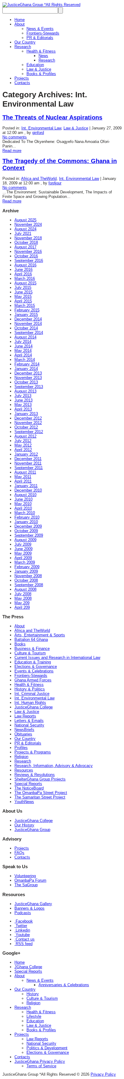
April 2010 (23, 508)
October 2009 (26, 531)
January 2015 (26, 314)
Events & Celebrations (34, 671)
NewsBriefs (24, 729)
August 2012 (25, 436)
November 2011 (28, 463)
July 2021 (22, 233)
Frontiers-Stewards (42, 33)
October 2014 (26, 328)
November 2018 (28, 238)
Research (22, 46)
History (32, 994)
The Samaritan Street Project (39, 797)
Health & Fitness (41, 51)
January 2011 (26, 485)
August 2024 (25, 229)
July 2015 (22, 287)
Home (19, 19)
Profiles (21, 747)
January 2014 (26, 368)
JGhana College (28, 967)
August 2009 (25, 540)
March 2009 (24, 562)
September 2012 (28, 431)
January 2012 (26, 454)
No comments (14, 137)
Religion (21, 756)
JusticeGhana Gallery (33, 904)
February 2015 (26, 310)
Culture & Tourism (30, 653)
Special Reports (28, 783)
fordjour (54, 183)
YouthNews (24, 801)
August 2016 (25, 265)
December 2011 (28, 458)
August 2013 (25, 391)
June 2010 (23, 499)
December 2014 (28, 319)
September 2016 (28, 260)
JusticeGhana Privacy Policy (39, 1061)
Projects (21, 78)
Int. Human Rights (30, 702)
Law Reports (25, 716)
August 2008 (25, 589)
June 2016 (23, 269)
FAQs (19, 852)
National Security (29, 725)
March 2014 (24, 359)
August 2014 (25, 337)
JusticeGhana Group (32, 829)
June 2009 (23, 549)
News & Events (40, 28)
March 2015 (24, 305)
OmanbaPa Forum (30, 880)
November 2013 (28, 377)
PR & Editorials (39, 37)
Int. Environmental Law (41, 128)
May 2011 (22, 476)
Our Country (25, 42)
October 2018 (26, 242)
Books (20, 644)
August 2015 (25, 283)
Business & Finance (32, 648)
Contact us (24, 939)
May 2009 (23, 553)
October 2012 (26, 427)
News (43, 55)
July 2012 (22, 440)
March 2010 (24, 513)
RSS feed (23, 943)
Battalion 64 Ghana (31, 639)
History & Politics (29, 689)
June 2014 (23, 346)
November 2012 (28, 422)
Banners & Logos (29, 908)
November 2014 (28, 323)
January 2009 (26, 571)
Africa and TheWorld (39, 178)
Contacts (22, 82)
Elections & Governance (35, 666)
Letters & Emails (29, 720)
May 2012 (23, 445)
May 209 (21, 603)
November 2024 (28, 224)
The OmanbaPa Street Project (40, 792)
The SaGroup (26, 885)
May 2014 (23, 350)
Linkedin (22, 930)
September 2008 (28, 585)
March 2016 (24, 278)
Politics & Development (46, 1048)
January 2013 (26, 413)
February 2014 (26, 364)
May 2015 (23, 296)
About (19, 24)
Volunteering (25, 876)
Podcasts (22, 913)
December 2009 (28, 526)
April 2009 (23, 558)
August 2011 (25, 472)
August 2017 (25, 247)
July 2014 (22, 341)
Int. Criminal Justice (31, 693)
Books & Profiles (41, 73)
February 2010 (26, 517)
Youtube (22, 934)
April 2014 (23, 355)
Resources (23, 770)
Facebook (23, 921)
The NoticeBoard (29, 788)
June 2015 (23, 292)
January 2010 (26, 522)
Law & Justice (38, 69)
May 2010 (23, 504)
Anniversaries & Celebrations (64, 985)
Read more (11, 150)
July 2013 (22, 395)
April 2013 (23, 409)
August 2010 (25, 495)
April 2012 (23, 449)
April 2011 (23, 481)
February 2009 (26, 567)
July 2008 (22, 594)
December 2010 (28, 490)
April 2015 (23, 301)
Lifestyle (33, 1016)
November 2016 (28, 251)
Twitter (20, 925)
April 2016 (23, 274)
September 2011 (28, 467)
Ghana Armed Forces (32, 680)
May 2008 (23, 598)
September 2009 (28, 535)
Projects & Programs (32, 752)
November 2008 (28, 576)
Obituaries (23, 734)
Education (35, 64)
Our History (24, 825)
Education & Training (32, 662)
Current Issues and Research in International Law (57, 657)
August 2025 (25, 220)
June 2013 (23, 400)
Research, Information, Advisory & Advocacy (53, 765)
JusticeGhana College (33, 707)
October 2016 (26, 256)
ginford (38, 132)
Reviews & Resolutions (34, 774)
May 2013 (23, 404)
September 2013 (28, 386)
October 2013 (26, 382)
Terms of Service (41, 1066)
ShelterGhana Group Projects (40, 779)
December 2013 (28, 373)
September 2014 (28, 332)
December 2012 (28, 418)
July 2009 (22, 544)
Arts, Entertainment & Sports (39, 635)
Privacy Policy (103, 1074)
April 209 (22, 607)
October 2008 (26, 580)
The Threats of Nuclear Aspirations (52, 117)
